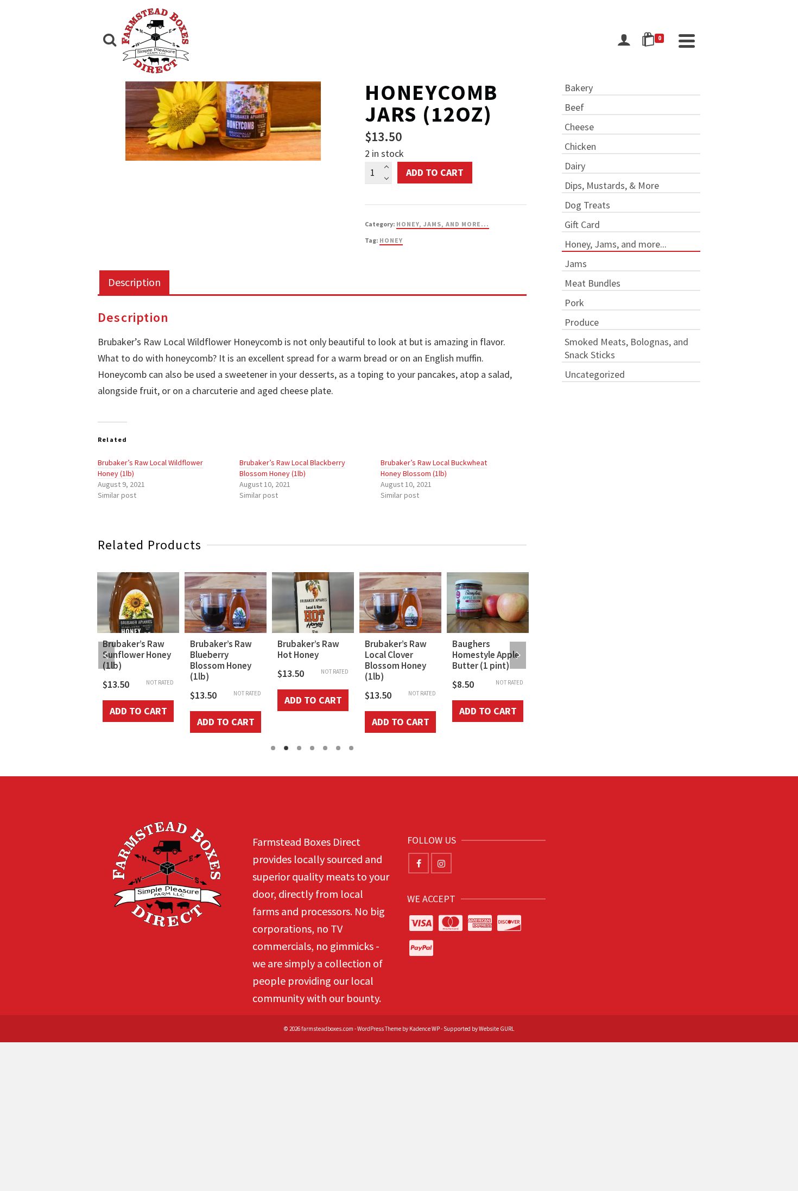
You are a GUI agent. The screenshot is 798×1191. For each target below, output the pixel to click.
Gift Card (582, 224)
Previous (106, 655)
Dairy (575, 166)
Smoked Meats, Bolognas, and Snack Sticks (626, 348)
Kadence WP (424, 1028)
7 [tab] (351, 748)
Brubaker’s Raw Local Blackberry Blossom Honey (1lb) (292, 468)
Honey (391, 240)
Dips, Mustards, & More (612, 185)
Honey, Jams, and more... (442, 224)
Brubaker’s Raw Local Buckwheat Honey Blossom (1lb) (434, 468)
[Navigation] (686, 40)
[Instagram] (441, 863)
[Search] (110, 40)
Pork (574, 302)
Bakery (579, 87)
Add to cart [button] (138, 711)
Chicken (580, 146)
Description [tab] (134, 282)
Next (518, 655)
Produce (582, 322)
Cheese (579, 127)
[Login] (623, 40)
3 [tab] (299, 748)
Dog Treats (587, 205)
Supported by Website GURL (479, 1028)
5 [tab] (325, 748)
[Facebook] (418, 863)
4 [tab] (312, 748)
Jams (576, 263)
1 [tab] (273, 748)
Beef (574, 107)
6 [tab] (338, 748)
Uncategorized (595, 374)
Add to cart (435, 172)
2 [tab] (286, 748)
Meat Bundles (592, 283)
